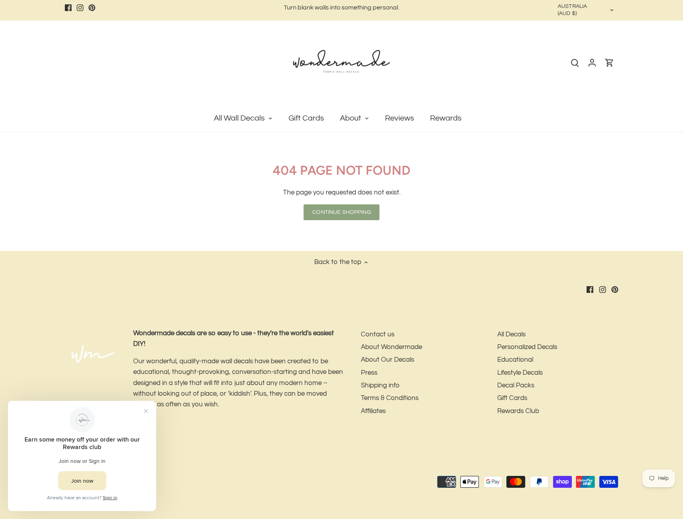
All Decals (511, 334)
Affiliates (373, 411)
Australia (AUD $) (572, 10)
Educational (515, 359)
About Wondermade (391, 347)
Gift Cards (512, 398)
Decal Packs (515, 385)
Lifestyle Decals (520, 372)
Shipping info (380, 385)
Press (369, 372)
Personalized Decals (527, 347)
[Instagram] (80, 8)
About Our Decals (387, 359)
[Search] (574, 63)
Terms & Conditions (390, 398)
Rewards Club (518, 411)
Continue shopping (341, 212)
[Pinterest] (92, 8)
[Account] (592, 63)
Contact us (377, 334)
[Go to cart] (609, 63)
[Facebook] (68, 8)
